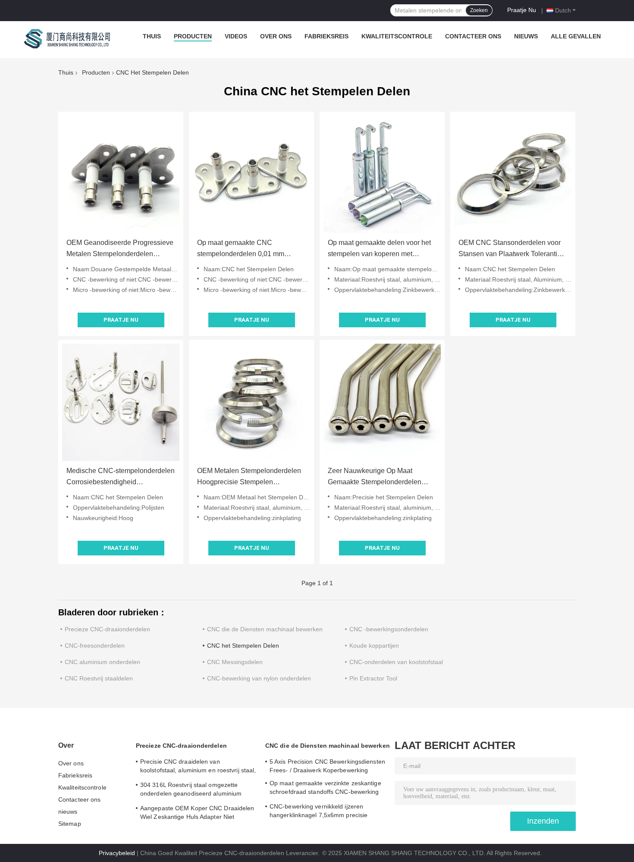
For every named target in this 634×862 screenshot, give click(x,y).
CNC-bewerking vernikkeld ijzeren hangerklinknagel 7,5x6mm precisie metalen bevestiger (318, 812)
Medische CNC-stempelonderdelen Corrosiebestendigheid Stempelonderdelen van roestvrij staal (120, 477)
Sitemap (69, 823)
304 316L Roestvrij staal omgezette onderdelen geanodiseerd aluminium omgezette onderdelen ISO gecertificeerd (197, 790)
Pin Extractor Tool (373, 678)
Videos (236, 36)
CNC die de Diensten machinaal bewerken (265, 629)
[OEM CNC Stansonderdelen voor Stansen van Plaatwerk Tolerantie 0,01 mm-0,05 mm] (512, 174)
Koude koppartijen (374, 645)
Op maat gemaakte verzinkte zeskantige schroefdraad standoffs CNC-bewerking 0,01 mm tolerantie (325, 789)
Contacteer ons (473, 36)
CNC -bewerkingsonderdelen (388, 629)
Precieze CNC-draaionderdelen (107, 629)
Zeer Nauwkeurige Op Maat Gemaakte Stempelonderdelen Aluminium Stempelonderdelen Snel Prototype (375, 477)
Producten (193, 36)
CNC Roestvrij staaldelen (99, 678)
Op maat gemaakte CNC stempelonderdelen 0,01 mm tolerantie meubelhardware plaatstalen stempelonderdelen (244, 249)
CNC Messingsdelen (235, 661)
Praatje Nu (521, 9)
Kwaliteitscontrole (396, 36)
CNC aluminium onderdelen (102, 661)
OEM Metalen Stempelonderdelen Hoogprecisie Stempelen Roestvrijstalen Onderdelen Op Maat (249, 477)
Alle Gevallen (576, 36)
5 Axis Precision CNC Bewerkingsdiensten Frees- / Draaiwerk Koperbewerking (327, 766)
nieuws (526, 36)
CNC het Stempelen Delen (243, 645)
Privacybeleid (117, 852)
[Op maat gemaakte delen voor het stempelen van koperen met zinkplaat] (382, 174)
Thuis (152, 36)
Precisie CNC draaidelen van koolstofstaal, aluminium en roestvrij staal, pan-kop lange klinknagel (198, 767)
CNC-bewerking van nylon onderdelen (259, 678)
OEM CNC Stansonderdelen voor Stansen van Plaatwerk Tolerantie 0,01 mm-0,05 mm (509, 249)
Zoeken (479, 10)
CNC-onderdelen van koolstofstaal (396, 661)
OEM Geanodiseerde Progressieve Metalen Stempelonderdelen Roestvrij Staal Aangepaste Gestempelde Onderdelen (119, 249)
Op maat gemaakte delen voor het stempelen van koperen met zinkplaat (379, 249)
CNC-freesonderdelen (95, 645)
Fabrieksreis (326, 36)
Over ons (276, 36)
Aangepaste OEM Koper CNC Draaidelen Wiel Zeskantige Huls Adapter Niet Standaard (197, 814)
